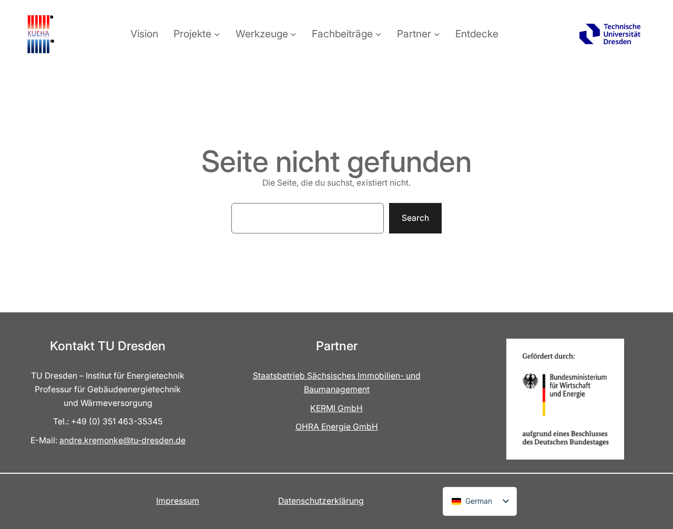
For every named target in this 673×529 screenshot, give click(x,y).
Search (415, 218)
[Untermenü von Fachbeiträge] (378, 34)
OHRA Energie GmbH (336, 427)
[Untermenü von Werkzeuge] (293, 34)
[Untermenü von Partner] (437, 34)
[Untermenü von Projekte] (217, 34)
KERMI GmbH (336, 408)
